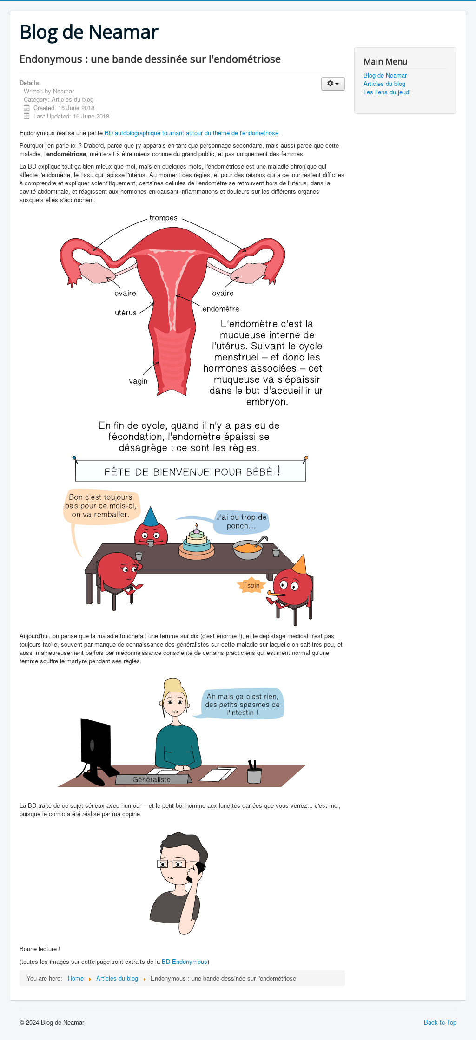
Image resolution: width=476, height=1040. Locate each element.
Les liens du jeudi (387, 92)
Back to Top (440, 1022)
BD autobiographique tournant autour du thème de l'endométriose (191, 132)
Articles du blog (384, 83)
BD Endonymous (184, 961)
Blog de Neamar (385, 75)
